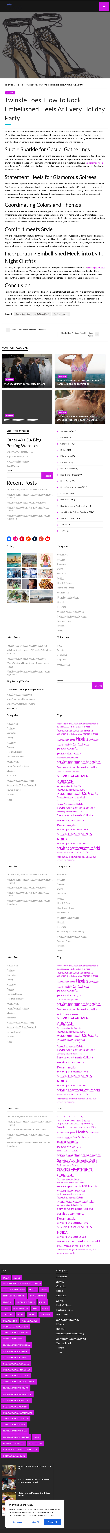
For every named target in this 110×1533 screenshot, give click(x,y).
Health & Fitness (67, 468)
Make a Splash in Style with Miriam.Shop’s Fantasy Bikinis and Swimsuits (79, 382)
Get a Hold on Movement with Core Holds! (26, 502)
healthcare (93, 739)
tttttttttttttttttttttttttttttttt (21, 419)
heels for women (61, 314)
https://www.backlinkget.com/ (21, 699)
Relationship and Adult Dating (73, 506)
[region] (34, 1514)
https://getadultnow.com (18, 461)
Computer (64, 444)
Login (59, 645)
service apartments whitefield (78, 848)
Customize (17, 1522)
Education (64, 456)
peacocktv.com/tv (69, 753)
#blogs (59, 723)
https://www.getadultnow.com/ (21, 703)
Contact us (62, 654)
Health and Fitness (68, 475)
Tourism (63, 524)
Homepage (9, 85)
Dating (63, 450)
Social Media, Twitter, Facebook (74, 512)
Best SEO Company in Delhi (66, 727)
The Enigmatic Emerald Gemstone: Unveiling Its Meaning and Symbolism (77, 418)
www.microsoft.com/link (66, 860)
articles (65, 723)
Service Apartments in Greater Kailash (70, 801)
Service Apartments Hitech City (69, 786)
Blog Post (61, 659)
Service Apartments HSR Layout (71, 789)
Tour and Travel (67, 518)
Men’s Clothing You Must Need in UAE (24, 383)
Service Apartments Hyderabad (71, 797)
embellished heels (41, 314)
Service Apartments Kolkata (75, 815)
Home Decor (66, 481)
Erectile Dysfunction (74, 734)
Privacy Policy (63, 664)
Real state (64, 499)
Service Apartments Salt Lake (71, 843)
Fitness (94, 733)
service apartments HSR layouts (77, 793)
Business (64, 437)
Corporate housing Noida (68, 730)
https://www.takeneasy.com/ (20, 451)
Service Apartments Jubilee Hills (69, 812)
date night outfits (23, 314)
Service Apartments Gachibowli (68, 772)
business (86, 727)
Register (61, 650)
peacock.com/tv (67, 748)
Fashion (19, 85)
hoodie (60, 744)
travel (60, 852)
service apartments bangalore (79, 762)
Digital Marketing (86, 730)
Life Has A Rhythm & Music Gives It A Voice (27, 489)
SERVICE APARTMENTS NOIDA (74, 836)
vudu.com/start (62, 856)
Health (82, 738)
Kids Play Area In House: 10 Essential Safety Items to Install (34, 1480)
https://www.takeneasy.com (19, 694)
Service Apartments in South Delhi (76, 807)
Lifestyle (64, 493)
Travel (63, 530)
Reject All (35, 1522)
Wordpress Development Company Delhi (82, 856)
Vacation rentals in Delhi (78, 852)
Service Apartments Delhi (77, 767)
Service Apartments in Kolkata (70, 804)
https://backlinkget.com (18, 456)
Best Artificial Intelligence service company (83, 723)
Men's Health (81, 743)
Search (9, 470)
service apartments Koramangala (70, 822)
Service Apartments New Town (72, 829)
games (72, 739)
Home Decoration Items (71, 487)
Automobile (65, 431)
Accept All (52, 1522)
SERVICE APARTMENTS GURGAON (75, 778)
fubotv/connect (63, 739)
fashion (86, 733)
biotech (78, 727)
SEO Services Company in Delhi (67, 757)
